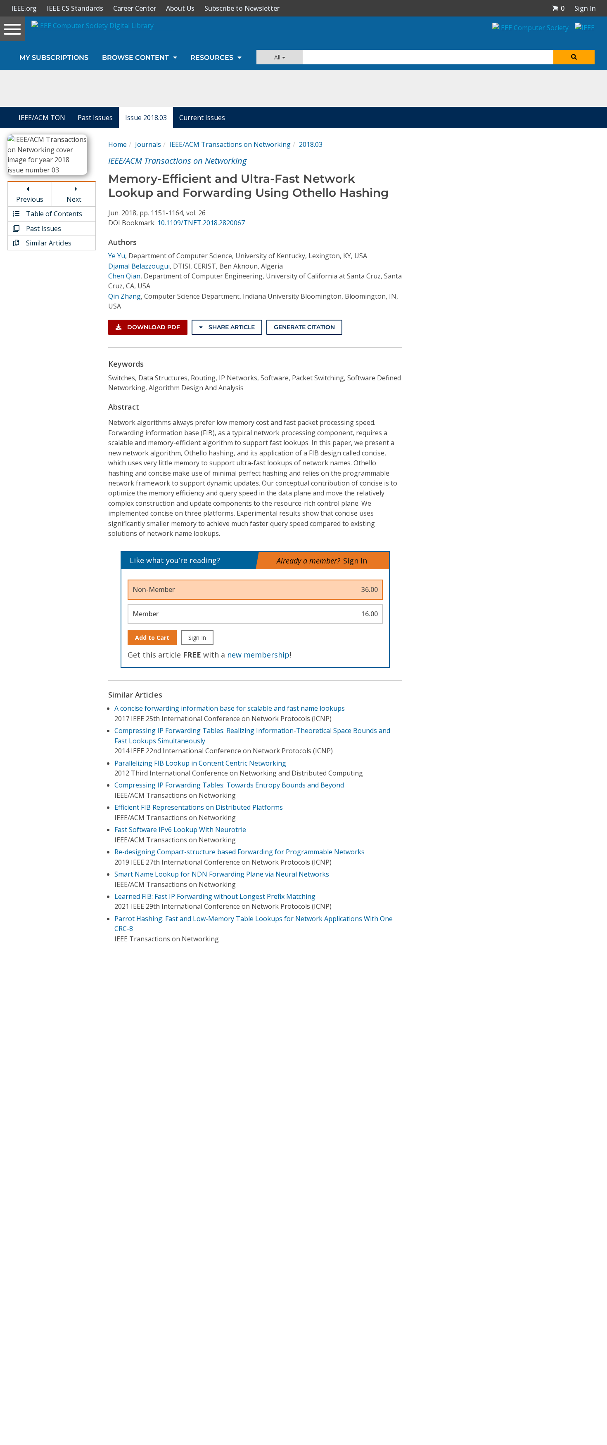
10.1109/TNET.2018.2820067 (201, 222)
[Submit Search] (574, 57)
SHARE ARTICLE (231, 327)
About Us (180, 8)
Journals (148, 144)
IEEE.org (24, 8)
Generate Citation (304, 327)
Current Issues (202, 117)
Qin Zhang (124, 296)
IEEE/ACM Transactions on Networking (230, 144)
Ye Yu (116, 255)
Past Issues (95, 117)
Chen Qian (124, 276)
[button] (558, 8)
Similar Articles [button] (47, 243)
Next (73, 199)
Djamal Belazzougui (139, 266)
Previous (29, 199)
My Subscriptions (53, 57)
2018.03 (310, 144)
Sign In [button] (585, 8)
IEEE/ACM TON (42, 117)
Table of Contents (53, 213)
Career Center (134, 8)
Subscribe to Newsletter (242, 8)
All (278, 57)
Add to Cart (152, 637)
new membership (258, 655)
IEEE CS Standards (75, 8)
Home (117, 144)
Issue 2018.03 (146, 117)
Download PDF (153, 327)
